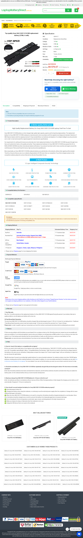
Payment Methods (62, 501)
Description (6, 105)
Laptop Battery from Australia (21, 10)
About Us (5, 497)
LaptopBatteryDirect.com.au (22, 531)
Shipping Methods (62, 497)
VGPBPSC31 (8, 194)
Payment (46, 5)
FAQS (53, 105)
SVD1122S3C (27, 209)
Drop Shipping (61, 503)
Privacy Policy (6, 503)
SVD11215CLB (27, 203)
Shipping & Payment (29, 105)
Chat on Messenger (53, 88)
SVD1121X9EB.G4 (10, 206)
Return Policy (33, 504)
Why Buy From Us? (7, 499)
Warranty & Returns (43, 105)
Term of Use (6, 504)
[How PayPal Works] (62, 519)
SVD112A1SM (46, 209)
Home (3, 20)
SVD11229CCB (9, 209)
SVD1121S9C (64, 203)
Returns (64, 5)
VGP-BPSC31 (45, 194)
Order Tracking (55, 5)
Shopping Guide (30, 5)
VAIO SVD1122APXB (10, 212)
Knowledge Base (34, 501)
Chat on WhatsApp (70, 89)
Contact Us (76, 5)
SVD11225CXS (46, 206)
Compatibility (16, 105)
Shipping (39, 5)
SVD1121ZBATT (28, 206)
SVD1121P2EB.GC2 (47, 203)
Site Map (5, 506)
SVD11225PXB (64, 206)
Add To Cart (64, 73)
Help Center (33, 499)
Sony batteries (9, 20)
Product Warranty (7, 501)
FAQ (69, 5)
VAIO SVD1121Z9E (65, 209)
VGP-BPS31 (27, 194)
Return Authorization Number (37, 506)
